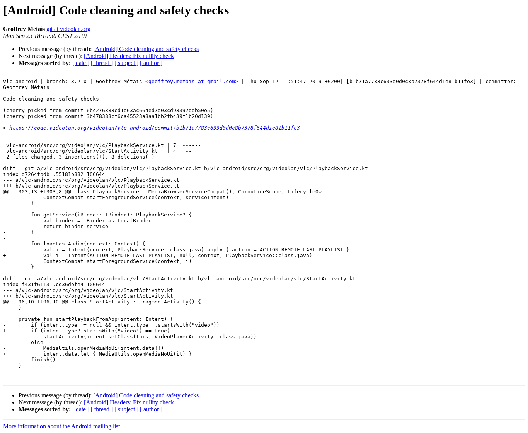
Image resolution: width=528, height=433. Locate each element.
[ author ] (151, 63)
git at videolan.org (68, 29)
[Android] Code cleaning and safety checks (146, 49)
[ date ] (80, 63)
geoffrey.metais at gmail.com (191, 81)
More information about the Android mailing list (61, 426)
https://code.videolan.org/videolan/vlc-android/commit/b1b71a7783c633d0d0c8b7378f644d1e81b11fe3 (154, 128)
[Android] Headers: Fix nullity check (129, 56)
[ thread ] (102, 63)
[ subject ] (126, 63)
